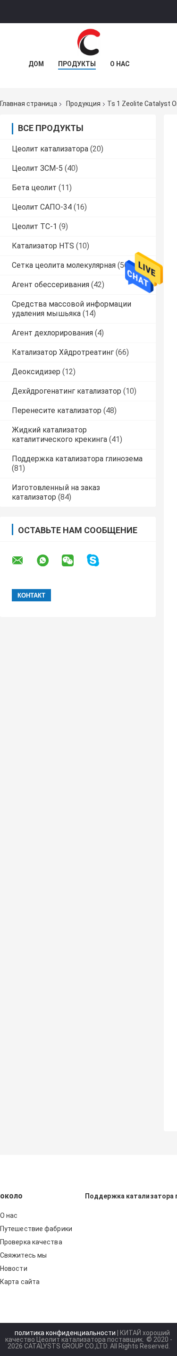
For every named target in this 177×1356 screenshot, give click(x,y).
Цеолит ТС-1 (34, 226)
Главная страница (28, 103)
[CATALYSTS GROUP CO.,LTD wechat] (73, 561)
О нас (120, 64)
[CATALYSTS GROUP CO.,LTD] (89, 42)
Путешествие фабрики (36, 1229)
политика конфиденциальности (65, 1333)
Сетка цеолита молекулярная (64, 265)
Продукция (83, 103)
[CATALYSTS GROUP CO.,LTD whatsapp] (48, 561)
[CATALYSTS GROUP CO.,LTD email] (23, 561)
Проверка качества (31, 1242)
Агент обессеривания (50, 284)
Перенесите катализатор (56, 410)
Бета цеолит (34, 187)
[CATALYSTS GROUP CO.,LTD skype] (99, 560)
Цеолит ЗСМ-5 (37, 168)
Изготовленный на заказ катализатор (56, 492)
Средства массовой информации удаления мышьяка (71, 308)
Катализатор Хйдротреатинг (63, 352)
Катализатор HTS (43, 245)
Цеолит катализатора (50, 148)
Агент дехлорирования (52, 332)
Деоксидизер (36, 371)
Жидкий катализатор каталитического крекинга (59, 434)
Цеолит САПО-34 (42, 207)
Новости (13, 1268)
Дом (36, 64)
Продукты (77, 64)
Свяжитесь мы (23, 1255)
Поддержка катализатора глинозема (77, 458)
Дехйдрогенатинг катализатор (66, 391)
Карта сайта (20, 1282)
